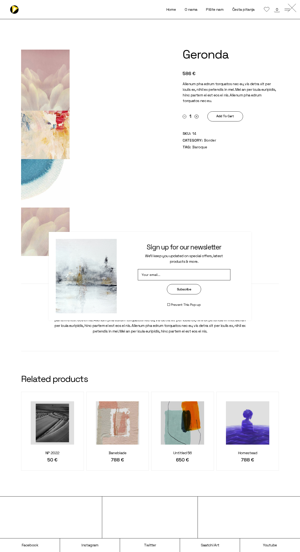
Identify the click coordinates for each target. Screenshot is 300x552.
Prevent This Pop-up (186, 304)
